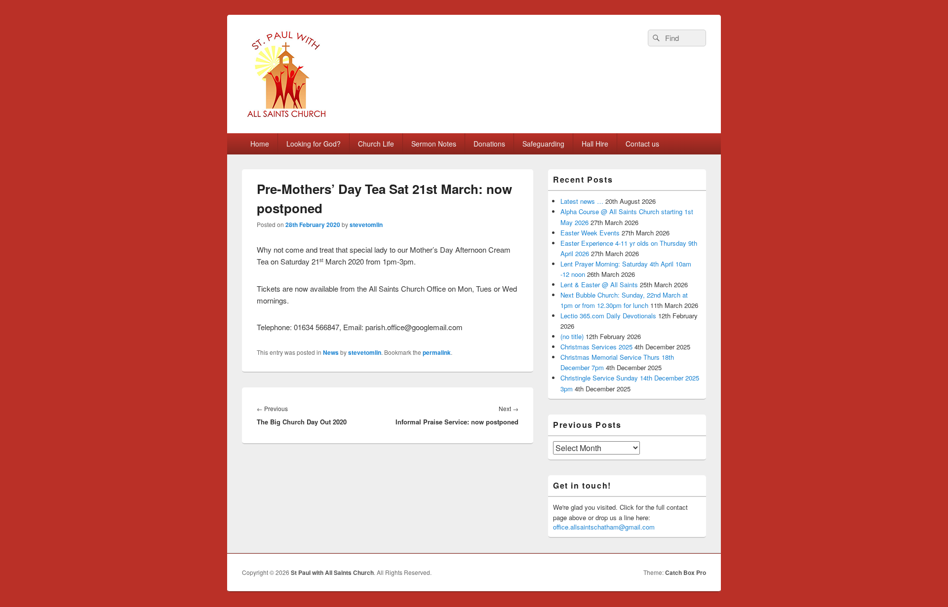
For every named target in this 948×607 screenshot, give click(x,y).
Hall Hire (595, 144)
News (331, 352)
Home (259, 144)
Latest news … (581, 201)
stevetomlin (366, 224)
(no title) (572, 336)
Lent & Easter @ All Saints (599, 284)
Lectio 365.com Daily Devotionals (608, 315)
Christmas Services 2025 (596, 346)
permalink (437, 352)
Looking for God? (313, 144)
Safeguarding (543, 144)
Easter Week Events (590, 232)
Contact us (642, 144)
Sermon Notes (433, 144)
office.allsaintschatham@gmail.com (604, 526)
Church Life (376, 144)
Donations (489, 144)
